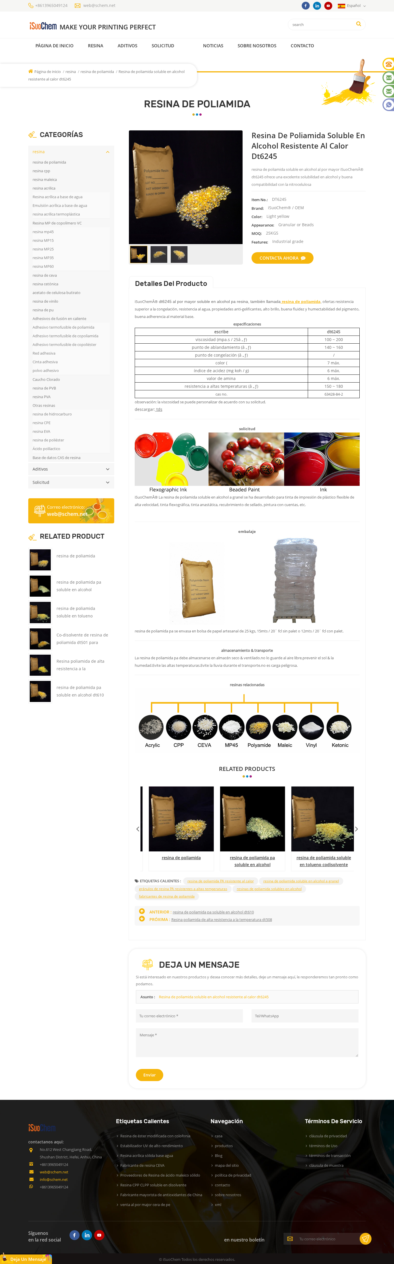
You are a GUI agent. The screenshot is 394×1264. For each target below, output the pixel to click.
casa (218, 1135)
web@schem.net (99, 5)
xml (218, 1204)
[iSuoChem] (104, 26)
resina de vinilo (45, 301)
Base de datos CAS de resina (56, 457)
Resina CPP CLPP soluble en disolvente (153, 1185)
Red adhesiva (44, 353)
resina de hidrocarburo (52, 414)
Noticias (213, 45)
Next (356, 827)
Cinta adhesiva (45, 361)
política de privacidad (233, 1175)
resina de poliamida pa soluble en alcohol (247, 861)
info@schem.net (54, 1179)
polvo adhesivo (46, 370)
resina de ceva (45, 275)
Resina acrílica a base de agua (57, 196)
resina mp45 (43, 231)
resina (95, 45)
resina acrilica (44, 188)
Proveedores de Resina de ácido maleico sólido (160, 1175)
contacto (302, 45)
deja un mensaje (28, 1259)
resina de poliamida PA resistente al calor (220, 881)
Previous (138, 827)
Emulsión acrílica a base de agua (60, 205)
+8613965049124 (51, 5)
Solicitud (163, 45)
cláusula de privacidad (328, 1135)
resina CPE (41, 422)
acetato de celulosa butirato (56, 292)
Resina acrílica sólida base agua (146, 1155)
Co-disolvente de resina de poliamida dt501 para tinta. (82, 642)
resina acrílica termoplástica (56, 214)
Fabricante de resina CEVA (142, 1165)
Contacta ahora (279, 258)
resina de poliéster (48, 440)
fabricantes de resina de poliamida (167, 896)
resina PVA (41, 396)
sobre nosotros (228, 1194)
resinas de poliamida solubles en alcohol (269, 888)
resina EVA (41, 431)
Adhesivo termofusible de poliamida (63, 327)
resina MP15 (43, 240)
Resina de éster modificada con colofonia (155, 1135)
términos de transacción (330, 1155)
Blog (218, 1155)
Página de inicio (54, 45)
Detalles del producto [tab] (171, 284)
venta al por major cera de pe (145, 1204)
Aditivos (127, 45)
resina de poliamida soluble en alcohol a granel (301, 881)
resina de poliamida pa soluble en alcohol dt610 (213, 912)
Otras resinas (44, 405)
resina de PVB (44, 388)
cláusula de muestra (326, 1165)
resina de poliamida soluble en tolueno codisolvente (318, 861)
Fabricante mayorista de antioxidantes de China (161, 1194)
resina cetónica (45, 283)
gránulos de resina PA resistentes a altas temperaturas (183, 888)
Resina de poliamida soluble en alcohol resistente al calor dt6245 (214, 996)
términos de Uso (323, 1145)
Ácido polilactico (46, 448)
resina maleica (45, 179)
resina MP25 (43, 249)
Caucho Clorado (46, 379)
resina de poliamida (97, 71)
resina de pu (43, 309)
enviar (149, 1075)
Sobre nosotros (257, 45)
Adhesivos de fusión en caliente (59, 318)
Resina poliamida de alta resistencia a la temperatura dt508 (221, 919)
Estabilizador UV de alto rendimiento (151, 1145)
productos (224, 1145)
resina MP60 (43, 266)
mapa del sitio (227, 1165)
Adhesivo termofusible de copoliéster (64, 344)
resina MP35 (43, 257)
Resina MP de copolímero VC (57, 223)
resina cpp (41, 170)
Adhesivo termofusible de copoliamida (65, 335)
